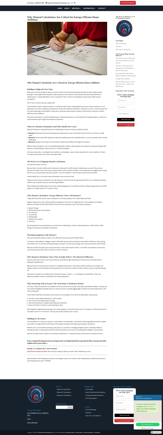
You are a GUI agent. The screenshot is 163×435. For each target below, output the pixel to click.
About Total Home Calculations (95, 392)
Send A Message (121, 43)
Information (89, 8)
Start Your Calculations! (123, 49)
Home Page (89, 389)
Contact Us (97, 432)
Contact (102, 8)
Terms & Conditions (88, 432)
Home (59, 8)
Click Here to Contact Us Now (37, 351)
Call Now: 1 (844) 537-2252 (36, 3)
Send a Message (32, 423)
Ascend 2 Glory (70, 432)
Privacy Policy (78, 432)
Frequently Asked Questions (95, 395)
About (67, 8)
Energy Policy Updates (123, 79)
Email (29, 419)
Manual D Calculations (64, 395)
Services (76, 8)
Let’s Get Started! (128, 3)
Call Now (118, 46)
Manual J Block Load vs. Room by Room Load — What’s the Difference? (125, 84)
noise (73, 274)
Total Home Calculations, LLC (46, 432)
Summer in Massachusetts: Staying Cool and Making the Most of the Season (125, 68)
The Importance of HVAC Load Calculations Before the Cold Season (125, 60)
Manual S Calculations (64, 392)
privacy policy (122, 125)
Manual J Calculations (64, 389)
